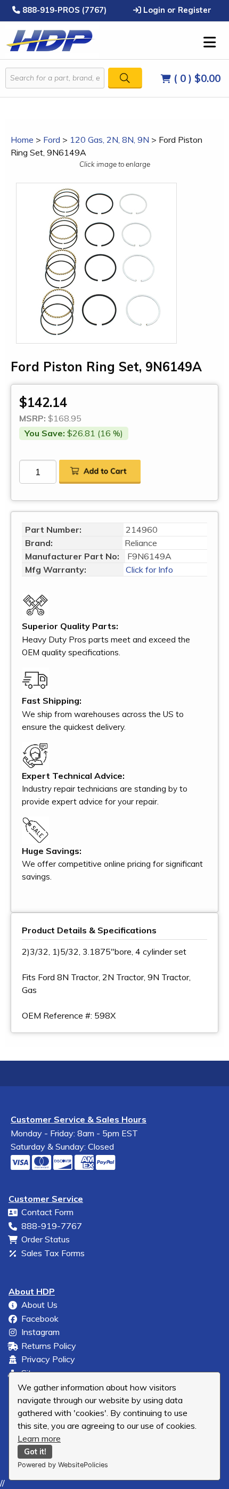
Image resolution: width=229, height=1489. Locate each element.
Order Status (45, 1239)
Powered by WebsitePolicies (63, 1465)
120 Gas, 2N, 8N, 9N (109, 139)
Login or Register (176, 9)
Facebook (40, 1318)
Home (22, 139)
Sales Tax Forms (53, 1253)
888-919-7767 (51, 1226)
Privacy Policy (48, 1359)
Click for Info (148, 569)
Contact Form (47, 1212)
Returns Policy (48, 1345)
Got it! (35, 1452)
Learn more (39, 1438)
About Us (39, 1304)
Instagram (40, 1332)
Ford (51, 139)
